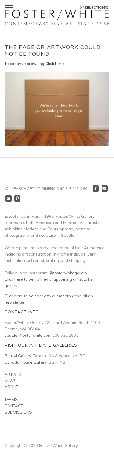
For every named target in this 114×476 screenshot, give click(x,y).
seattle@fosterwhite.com (28, 335)
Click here (54, 63)
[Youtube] (105, 188)
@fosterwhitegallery (68, 272)
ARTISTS (13, 374)
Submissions (18, 412)
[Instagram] (8, 198)
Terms (11, 399)
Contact (14, 405)
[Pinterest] (17, 198)
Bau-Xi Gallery (18, 355)
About (11, 387)
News (10, 380)
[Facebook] (96, 188)
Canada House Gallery (26, 362)
